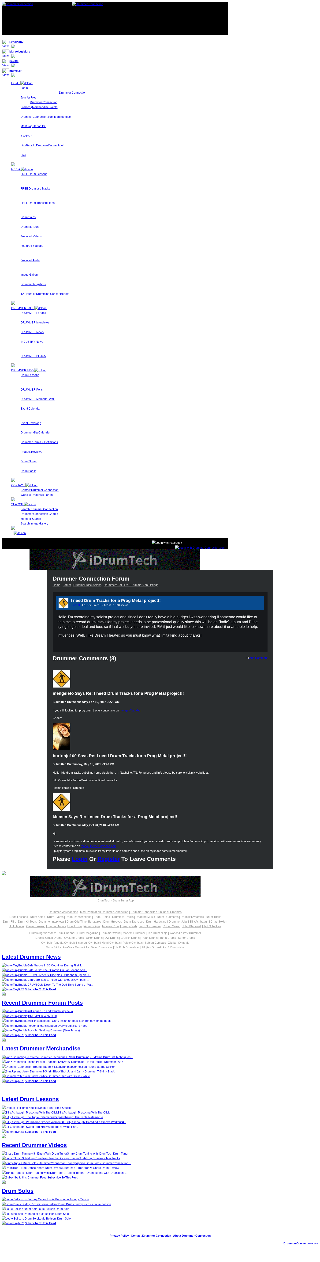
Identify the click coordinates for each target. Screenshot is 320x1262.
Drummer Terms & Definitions (39, 442)
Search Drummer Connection (39, 509)
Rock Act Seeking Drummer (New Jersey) (53, 1030)
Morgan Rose (110, 926)
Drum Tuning (101, 917)
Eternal (75, 605)
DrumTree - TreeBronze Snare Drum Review (90, 1168)
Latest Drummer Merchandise (41, 1048)
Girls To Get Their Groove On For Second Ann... (57, 970)
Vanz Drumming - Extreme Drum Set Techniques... (101, 1057)
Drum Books (28, 471)
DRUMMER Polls (32, 389)
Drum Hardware (156, 921)
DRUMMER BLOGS (33, 356)
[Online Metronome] (18, 533)
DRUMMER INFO (22, 370)
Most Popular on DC (33, 126)
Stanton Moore (57, 926)
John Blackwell (191, 926)
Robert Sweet (171, 926)
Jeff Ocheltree (212, 926)
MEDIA (16, 169)
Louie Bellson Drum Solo (53, 1209)
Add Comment (258, 658)
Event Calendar (31, 408)
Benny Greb (129, 926)
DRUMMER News (32, 332)
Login (24, 88)
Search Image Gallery (34, 523)
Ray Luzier (75, 926)
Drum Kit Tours (30, 226)
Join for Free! (29, 97)
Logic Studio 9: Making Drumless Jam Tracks (91, 1158)
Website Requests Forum (37, 495)
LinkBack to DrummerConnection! (42, 145)
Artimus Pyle (92, 926)
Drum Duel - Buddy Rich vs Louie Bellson (84, 1204)
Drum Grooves (112, 921)
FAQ (23, 155)
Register (108, 859)
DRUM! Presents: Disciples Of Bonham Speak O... (59, 975)
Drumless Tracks (123, 917)
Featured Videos (31, 236)
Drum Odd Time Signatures (84, 921)
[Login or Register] (200, 547)
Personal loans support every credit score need (57, 1025)
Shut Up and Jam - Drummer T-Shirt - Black (87, 1071)
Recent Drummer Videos (34, 1145)
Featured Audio (30, 260)
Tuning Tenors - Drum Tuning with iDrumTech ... (96, 1173)
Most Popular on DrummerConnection (104, 912)
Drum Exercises (134, 921)
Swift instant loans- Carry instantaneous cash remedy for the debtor (69, 1021)
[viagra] (255, 603)
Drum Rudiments (168, 917)
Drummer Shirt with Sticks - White (69, 1076)
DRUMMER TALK (22, 308)
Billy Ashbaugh (199, 921)
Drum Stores (29, 461)
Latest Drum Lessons (30, 1099)
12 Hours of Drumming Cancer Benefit (45, 294)
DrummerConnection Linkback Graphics (156, 912)
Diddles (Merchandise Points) (39, 107)
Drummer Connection (72, 92)
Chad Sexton (219, 921)
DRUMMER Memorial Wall (38, 399)
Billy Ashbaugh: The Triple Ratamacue (78, 1117)
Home (56, 585)
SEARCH (27, 135)
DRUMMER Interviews (35, 322)
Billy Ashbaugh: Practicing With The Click (84, 1112)
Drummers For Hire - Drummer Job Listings (131, 585)
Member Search (31, 519)
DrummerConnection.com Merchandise (46, 116)
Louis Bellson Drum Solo (53, 1214)
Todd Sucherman (150, 926)
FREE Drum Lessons (34, 174)
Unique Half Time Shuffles (55, 1108)
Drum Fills (9, 921)
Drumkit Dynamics (192, 917)
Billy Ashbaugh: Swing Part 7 (60, 1127)
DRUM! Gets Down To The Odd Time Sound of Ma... (60, 984)
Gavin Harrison (35, 926)
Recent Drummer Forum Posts (42, 1003)
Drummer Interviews (51, 921)
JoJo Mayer (16, 926)
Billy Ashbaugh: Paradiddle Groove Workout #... (96, 1122)
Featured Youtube (32, 245)
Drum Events (55, 917)
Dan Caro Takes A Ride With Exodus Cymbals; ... (58, 979)
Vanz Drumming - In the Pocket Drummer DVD (93, 1062)
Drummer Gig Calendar (35, 432)
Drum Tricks (213, 917)
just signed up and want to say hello (50, 1011)
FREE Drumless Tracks (35, 188)
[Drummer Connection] (17, 4)
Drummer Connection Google (39, 514)
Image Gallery (29, 274)
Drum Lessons (30, 375)
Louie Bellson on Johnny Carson (68, 1199)
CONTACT (18, 485)
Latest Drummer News (31, 957)
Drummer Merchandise (63, 912)
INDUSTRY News (32, 341)
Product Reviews (31, 451)
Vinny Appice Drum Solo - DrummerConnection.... (99, 1163)
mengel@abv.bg (130, 710)
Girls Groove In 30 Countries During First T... (55, 965)
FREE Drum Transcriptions (38, 203)
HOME (15, 83)
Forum (67, 585)
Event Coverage (31, 423)
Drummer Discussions (87, 585)
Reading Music (145, 917)
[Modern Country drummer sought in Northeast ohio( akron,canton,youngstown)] (260, 603)
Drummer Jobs (178, 921)
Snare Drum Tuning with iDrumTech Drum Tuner (97, 1153)
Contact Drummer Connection (40, 490)
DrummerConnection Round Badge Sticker (87, 1066)
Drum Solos (28, 217)
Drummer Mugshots (33, 284)
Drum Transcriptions (78, 917)
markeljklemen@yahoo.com (98, 846)
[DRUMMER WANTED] (42, 1016)
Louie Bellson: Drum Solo (54, 1218)
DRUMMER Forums (33, 313)
